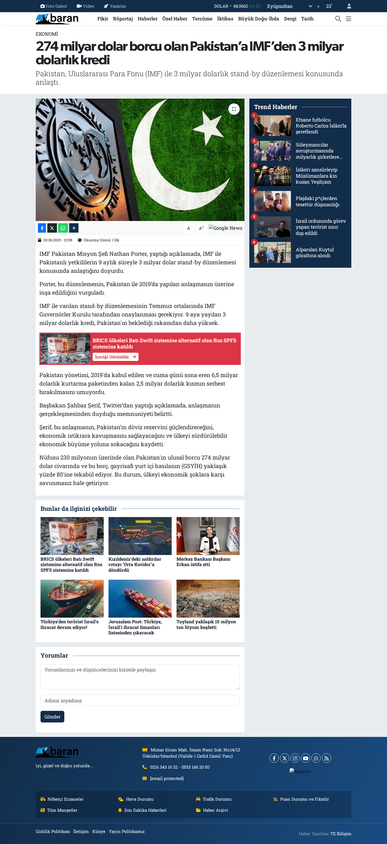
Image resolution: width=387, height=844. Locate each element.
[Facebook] (274, 758)
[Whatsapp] (316, 758)
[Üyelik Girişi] (346, 6)
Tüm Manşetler (62, 810)
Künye (98, 831)
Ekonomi (47, 34)
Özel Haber (174, 18)
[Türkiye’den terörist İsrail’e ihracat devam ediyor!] (72, 598)
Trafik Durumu (217, 799)
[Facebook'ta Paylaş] (42, 228)
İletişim (81, 831)
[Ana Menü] (348, 18)
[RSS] (326, 758)
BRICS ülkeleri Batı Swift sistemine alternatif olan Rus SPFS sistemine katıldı (71, 564)
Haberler (148, 18)
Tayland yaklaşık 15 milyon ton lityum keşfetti (206, 624)
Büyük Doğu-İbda (258, 18)
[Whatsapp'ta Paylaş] (63, 228)
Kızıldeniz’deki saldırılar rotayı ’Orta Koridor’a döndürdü (135, 564)
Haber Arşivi (215, 810)
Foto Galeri (56, 6)
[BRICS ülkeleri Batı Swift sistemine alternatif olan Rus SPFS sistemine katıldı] (72, 535)
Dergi (290, 18)
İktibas (225, 18)
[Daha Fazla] (73, 228)
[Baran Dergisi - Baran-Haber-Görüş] (57, 18)
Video (88, 6)
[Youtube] (305, 758)
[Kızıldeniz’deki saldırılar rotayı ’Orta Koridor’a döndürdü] (140, 535)
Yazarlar (118, 6)
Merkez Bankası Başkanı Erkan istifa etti (203, 561)
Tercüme (202, 18)
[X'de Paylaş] (52, 228)
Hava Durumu (140, 799)
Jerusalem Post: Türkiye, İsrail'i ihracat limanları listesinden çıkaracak (135, 626)
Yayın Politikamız (126, 831)
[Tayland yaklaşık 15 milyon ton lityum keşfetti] (208, 598)
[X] (284, 758)
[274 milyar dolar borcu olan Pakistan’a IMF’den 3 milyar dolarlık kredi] (140, 160)
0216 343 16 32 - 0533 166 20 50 (179, 767)
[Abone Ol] (225, 227)
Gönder (52, 716)
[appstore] (300, 771)
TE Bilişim (340, 833)
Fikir (102, 18)
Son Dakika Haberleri (145, 810)
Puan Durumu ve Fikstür (304, 799)
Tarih (307, 18)
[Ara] (338, 18)
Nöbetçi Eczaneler (66, 799)
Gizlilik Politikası (53, 831)
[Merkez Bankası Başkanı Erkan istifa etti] (208, 535)
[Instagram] (295, 758)
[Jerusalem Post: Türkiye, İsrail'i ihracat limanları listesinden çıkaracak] (140, 598)
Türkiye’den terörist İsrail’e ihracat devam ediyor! (70, 624)
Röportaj (123, 18)
